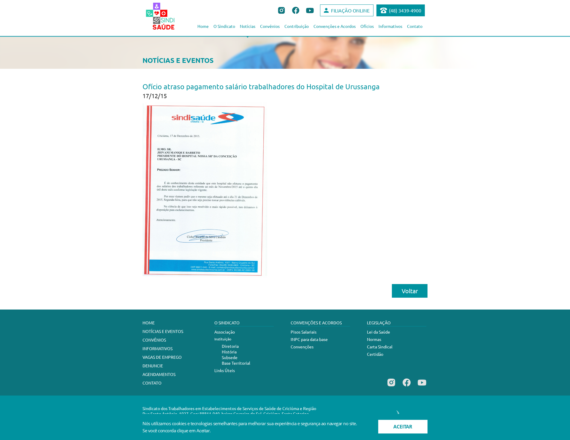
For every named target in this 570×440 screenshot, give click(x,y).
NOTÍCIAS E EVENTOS (162, 331)
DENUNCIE (152, 365)
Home (203, 26)
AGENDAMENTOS (158, 374)
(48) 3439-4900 (405, 10)
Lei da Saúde (378, 331)
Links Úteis (224, 370)
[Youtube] (422, 386)
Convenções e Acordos (335, 26)
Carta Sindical (379, 346)
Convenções (302, 346)
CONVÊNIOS (154, 339)
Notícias (247, 26)
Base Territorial (236, 363)
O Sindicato (224, 26)
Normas (374, 339)
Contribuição (296, 26)
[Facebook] (406, 386)
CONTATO (152, 382)
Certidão (375, 354)
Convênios (270, 26)
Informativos (390, 26)
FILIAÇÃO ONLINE (350, 10)
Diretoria (230, 346)
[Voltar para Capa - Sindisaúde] (166, 16)
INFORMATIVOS (157, 348)
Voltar (410, 290)
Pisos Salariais (303, 331)
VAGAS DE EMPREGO (162, 357)
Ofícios (367, 26)
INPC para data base (309, 339)
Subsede (230, 357)
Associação (224, 331)
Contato (414, 26)
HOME (148, 322)
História (229, 351)
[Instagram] (391, 386)
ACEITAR (402, 426)
